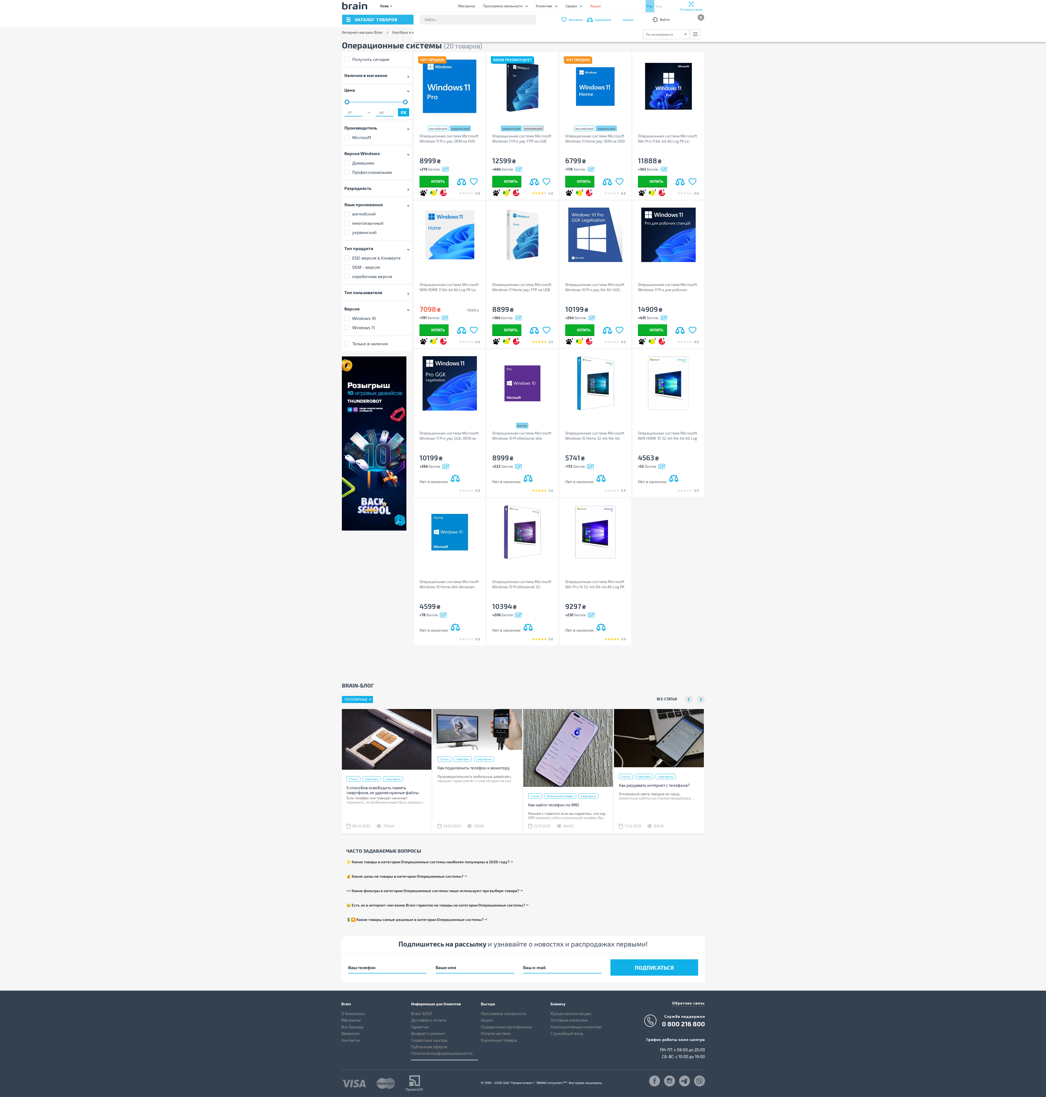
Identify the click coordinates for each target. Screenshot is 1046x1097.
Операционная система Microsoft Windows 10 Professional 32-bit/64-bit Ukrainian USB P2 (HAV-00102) (521, 584)
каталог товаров (376, 19)
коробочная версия (372, 276)
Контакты (350, 1040)
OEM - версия (366, 267)
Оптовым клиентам (569, 1020)
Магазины (466, 6)
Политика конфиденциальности (442, 1053)
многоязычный (367, 223)
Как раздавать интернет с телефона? (654, 785)
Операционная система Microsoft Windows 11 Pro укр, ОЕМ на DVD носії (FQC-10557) (449, 139)
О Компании (353, 1013)
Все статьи (667, 699)
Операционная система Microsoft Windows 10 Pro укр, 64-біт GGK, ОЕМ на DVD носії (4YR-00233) (594, 287)
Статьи (353, 779)
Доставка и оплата (428, 1020)
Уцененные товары (499, 1040)
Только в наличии (370, 343)
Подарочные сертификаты (506, 1026)
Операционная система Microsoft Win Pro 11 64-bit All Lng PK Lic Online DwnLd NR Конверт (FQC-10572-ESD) (667, 139)
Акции (487, 1020)
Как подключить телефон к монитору (473, 767)
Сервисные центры (429, 1040)
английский (364, 213)
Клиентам (544, 6)
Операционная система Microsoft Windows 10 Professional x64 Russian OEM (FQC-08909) (521, 436)
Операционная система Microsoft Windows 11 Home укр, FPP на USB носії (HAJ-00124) (521, 287)
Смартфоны (393, 779)
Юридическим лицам (571, 1013)
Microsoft (361, 137)
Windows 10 (364, 318)
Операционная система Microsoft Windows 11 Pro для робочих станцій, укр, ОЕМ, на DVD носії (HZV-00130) (667, 287)
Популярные (356, 699)
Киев (384, 6)
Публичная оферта (429, 1046)
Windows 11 (363, 327)
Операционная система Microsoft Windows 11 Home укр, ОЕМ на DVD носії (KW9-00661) (595, 139)
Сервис (571, 6)
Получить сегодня (370, 59)
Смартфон (371, 779)
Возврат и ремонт (428, 1033)
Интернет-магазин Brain (362, 32)
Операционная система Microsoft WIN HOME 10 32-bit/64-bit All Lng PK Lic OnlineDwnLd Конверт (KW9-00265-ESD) (668, 436)
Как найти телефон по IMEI (553, 804)
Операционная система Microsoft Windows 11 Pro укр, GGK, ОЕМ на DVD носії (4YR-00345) (449, 436)
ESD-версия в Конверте (376, 257)
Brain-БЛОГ (422, 1013)
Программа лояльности (503, 6)
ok (403, 112)
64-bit (522, 425)
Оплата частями (496, 1033)
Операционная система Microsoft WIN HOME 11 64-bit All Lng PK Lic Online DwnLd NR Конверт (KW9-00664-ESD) (449, 287)
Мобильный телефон (560, 796)
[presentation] (689, 699)
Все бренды (352, 1026)
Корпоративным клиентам (576, 1026)
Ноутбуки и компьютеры (412, 32)
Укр (658, 6)
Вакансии (350, 1033)
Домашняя (363, 162)
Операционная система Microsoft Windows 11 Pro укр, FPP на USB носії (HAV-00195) (521, 139)
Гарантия (419, 1026)
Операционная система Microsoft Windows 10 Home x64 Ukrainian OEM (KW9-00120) (449, 584)
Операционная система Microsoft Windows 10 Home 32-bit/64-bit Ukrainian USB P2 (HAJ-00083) (594, 436)
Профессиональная (372, 171)
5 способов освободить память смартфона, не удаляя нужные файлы (382, 790)
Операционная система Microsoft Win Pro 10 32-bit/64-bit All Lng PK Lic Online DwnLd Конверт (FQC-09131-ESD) (594, 584)
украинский (364, 232)
